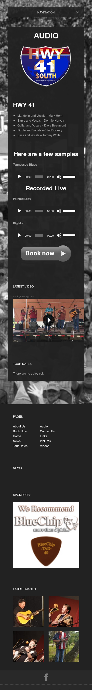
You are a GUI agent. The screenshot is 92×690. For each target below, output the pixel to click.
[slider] (70, 176)
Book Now (20, 431)
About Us (19, 426)
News (17, 441)
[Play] (19, 176)
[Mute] (59, 176)
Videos (44, 446)
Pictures (45, 441)
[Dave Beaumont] (28, 625)
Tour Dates (20, 446)
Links (43, 436)
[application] (46, 177)
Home (17, 436)
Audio (50, 12)
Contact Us (47, 431)
